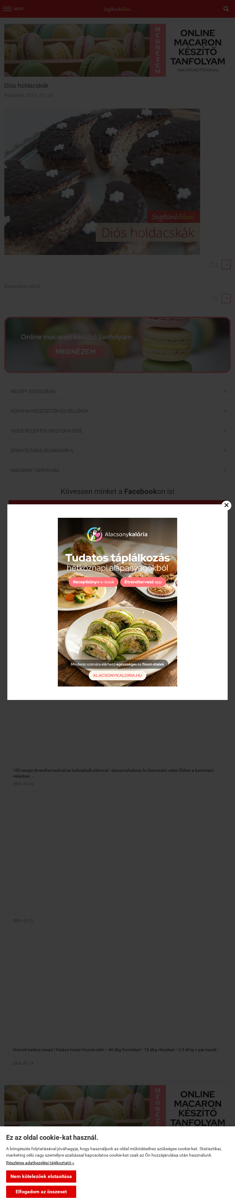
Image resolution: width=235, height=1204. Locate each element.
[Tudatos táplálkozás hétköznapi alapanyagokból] (117, 602)
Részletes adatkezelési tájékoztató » (40, 1162)
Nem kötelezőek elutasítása (41, 1176)
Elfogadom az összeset (41, 1192)
